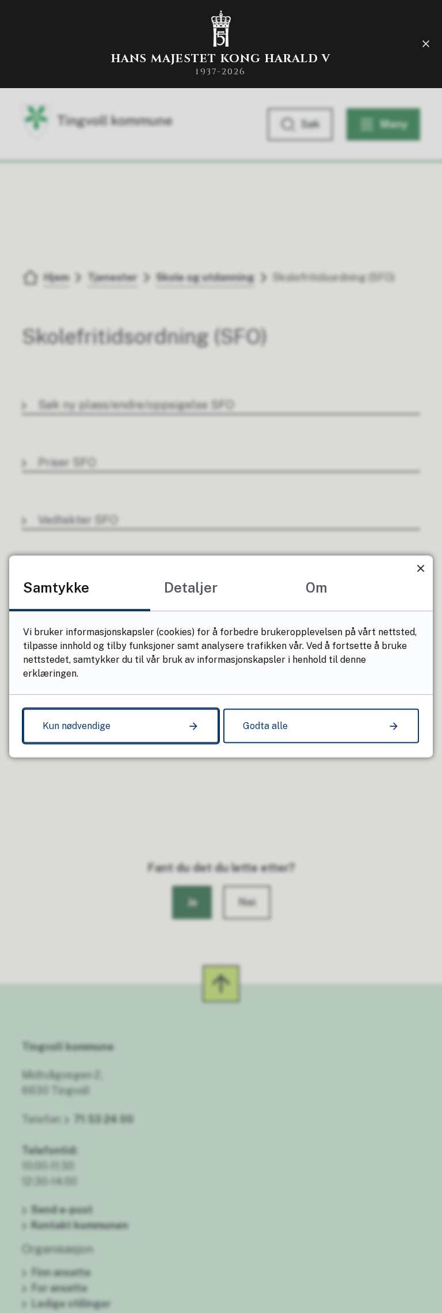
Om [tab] (316, 587)
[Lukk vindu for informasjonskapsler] (420, 568)
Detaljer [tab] (191, 587)
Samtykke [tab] (56, 587)
